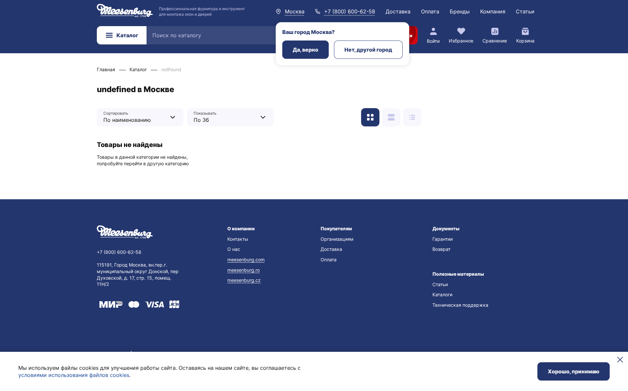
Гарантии (442, 239)
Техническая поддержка (460, 305)
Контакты (237, 239)
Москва (295, 11)
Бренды (460, 11)
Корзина (525, 40)
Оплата (430, 11)
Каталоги (442, 294)
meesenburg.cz (244, 280)
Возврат (441, 249)
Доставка (398, 11)
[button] (267, 228)
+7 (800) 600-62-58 (349, 11)
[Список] (391, 117)
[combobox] (135, 117)
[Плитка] (370, 117)
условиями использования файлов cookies (73, 375)
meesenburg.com (246, 259)
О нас (233, 249)
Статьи (525, 11)
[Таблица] (412, 117)
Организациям (337, 239)
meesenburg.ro (243, 270)
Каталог (127, 35)
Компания (492, 11)
